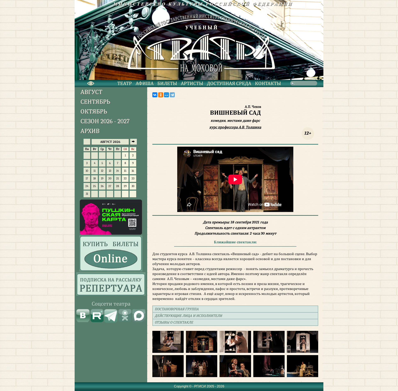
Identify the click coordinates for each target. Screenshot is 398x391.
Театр (124, 83)
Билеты (167, 83)
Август (91, 92)
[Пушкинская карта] (111, 233)
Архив (90, 131)
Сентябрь (95, 101)
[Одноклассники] (160, 94)
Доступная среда (229, 83)
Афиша (145, 83)
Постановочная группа (177, 309)
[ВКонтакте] (154, 94)
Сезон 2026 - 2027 (105, 121)
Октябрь (93, 111)
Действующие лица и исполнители (188, 315)
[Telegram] (172, 94)
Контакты (268, 83)
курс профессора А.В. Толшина (235, 127)
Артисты (192, 83)
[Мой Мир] (166, 94)
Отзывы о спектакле (174, 322)
